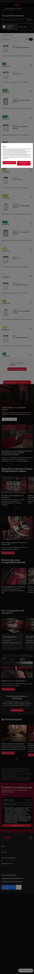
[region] (17, 155)
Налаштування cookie (9, 162)
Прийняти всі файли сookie (24, 163)
